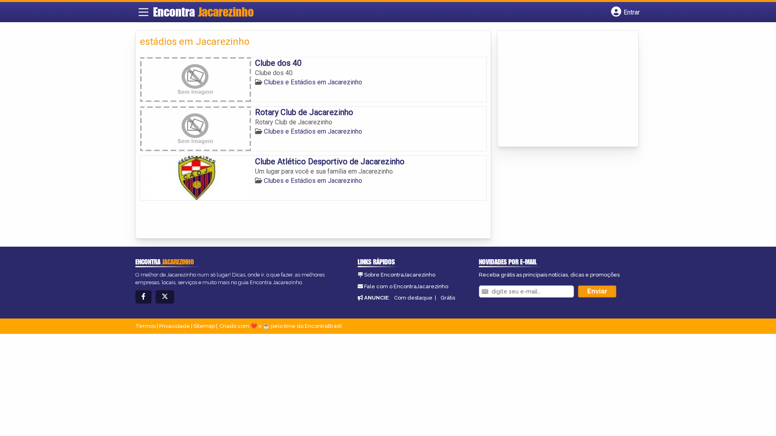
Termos (145, 326)
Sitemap (204, 326)
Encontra (203, 11)
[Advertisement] (562, 89)
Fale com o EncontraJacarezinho (406, 286)
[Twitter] (165, 297)
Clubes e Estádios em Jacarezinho (313, 82)
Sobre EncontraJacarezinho (399, 275)
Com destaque (413, 298)
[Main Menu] (143, 12)
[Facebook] (143, 297)
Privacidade (174, 326)
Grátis (448, 298)
